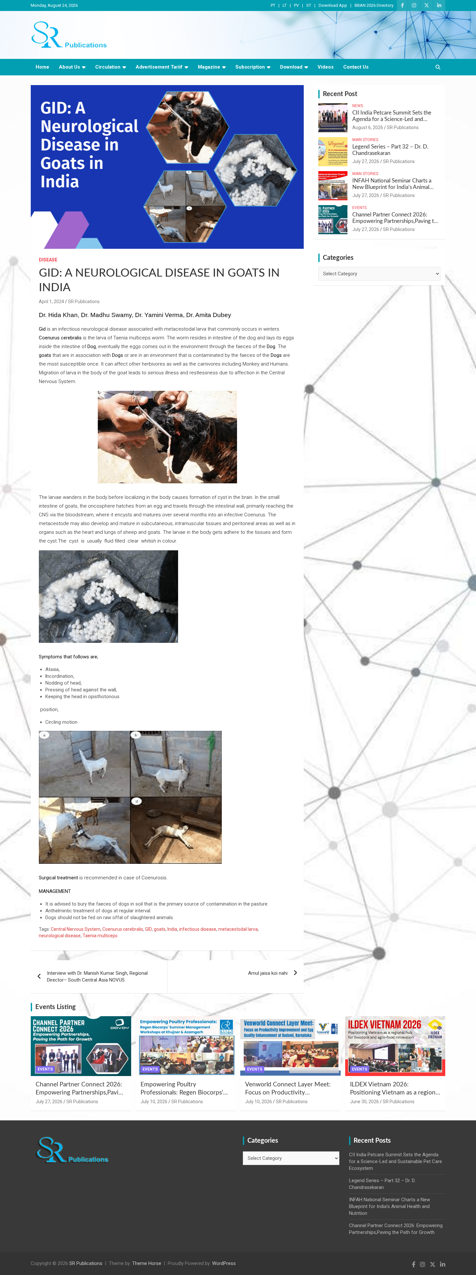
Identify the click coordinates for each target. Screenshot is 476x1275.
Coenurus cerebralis (122, 929)
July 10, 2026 (154, 1101)
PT (273, 5)
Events (359, 207)
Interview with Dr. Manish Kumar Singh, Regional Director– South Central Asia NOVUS (97, 976)
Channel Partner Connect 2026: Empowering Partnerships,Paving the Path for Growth (396, 221)
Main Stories (365, 139)
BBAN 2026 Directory (374, 5)
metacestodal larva (238, 929)
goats (159, 929)
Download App (333, 5)
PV (296, 5)
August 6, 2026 (367, 127)
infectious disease (197, 929)
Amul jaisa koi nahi (268, 973)
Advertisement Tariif (159, 67)
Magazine (209, 67)
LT (285, 5)
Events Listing (55, 1007)
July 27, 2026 (365, 161)
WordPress (224, 1263)
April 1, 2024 (51, 301)
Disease (48, 259)
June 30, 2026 (364, 1101)
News (357, 106)
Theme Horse (146, 1263)
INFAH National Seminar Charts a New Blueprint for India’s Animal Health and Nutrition (391, 187)
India (172, 929)
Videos (326, 67)
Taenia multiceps (100, 935)
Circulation (107, 67)
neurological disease (60, 935)
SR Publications (84, 301)
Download (291, 67)
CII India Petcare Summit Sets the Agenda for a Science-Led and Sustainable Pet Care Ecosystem (391, 119)
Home (42, 67)
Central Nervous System (75, 929)
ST (308, 5)
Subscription (250, 67)
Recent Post (340, 94)
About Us (69, 67)
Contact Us (355, 67)
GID (148, 929)
